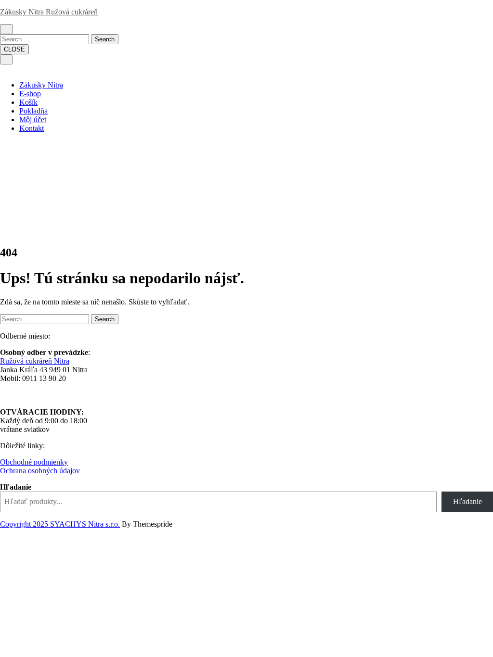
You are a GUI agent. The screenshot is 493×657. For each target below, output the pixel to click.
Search (105, 39)
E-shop (30, 93)
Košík (28, 102)
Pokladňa (33, 111)
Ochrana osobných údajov (40, 471)
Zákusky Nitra (41, 85)
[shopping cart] (17, 29)
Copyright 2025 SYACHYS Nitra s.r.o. (60, 524)
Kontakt (31, 128)
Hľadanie (15, 487)
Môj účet (32, 119)
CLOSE (14, 49)
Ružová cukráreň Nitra (34, 361)
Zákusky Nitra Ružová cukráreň (49, 12)
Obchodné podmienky (34, 462)
